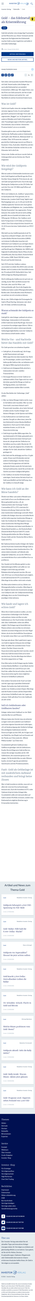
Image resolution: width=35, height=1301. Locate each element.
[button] (32, 19)
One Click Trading (7, 1179)
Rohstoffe (16, 9)
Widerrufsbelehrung (8, 1195)
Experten (4, 1136)
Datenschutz (5, 1192)
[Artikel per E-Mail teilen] (9, 75)
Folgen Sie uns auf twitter (15, 1222)
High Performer (6, 1176)
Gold (4, 898)
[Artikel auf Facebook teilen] (2, 75)
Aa (29, 75)
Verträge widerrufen (8, 1206)
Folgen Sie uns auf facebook (15, 1216)
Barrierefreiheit (6, 1201)
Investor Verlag (6, 9)
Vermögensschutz (7, 1174)
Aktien (3, 1123)
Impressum (5, 1190)
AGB (3, 1198)
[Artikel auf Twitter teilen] (6, 75)
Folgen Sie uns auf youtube (15, 1228)
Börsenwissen (6, 1134)
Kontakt (4, 1147)
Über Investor (6, 1152)
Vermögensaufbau (7, 1171)
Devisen (4, 1128)
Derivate (4, 1126)
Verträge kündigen (7, 1203)
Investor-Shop (6, 1158)
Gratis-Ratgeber (7, 1155)
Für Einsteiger (6, 1168)
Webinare (4, 1150)
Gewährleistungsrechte (9, 1209)
